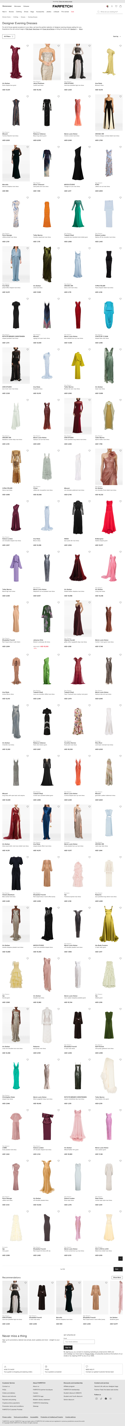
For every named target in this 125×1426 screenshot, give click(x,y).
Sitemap (35, 1406)
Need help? (90, 1369)
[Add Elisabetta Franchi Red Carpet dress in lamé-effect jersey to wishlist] (58, 857)
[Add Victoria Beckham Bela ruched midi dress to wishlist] (27, 857)
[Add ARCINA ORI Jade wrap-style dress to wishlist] (120, 807)
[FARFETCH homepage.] (62, 6)
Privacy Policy (89, 1354)
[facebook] (106, 1398)
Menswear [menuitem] (17, 6)
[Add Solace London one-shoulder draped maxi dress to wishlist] (27, 501)
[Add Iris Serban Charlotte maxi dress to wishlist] (27, 705)
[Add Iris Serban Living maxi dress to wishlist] (120, 552)
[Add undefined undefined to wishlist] (25, 1283)
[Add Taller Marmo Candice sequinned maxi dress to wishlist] (58, 198)
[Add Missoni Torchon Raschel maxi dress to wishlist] (27, 96)
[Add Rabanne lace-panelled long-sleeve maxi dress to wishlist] (120, 857)
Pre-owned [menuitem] (65, 11)
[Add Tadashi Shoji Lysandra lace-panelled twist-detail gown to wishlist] (89, 198)
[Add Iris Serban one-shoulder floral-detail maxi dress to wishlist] (120, 451)
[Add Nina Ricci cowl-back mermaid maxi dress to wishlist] (120, 705)
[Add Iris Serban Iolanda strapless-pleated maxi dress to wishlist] (27, 908)
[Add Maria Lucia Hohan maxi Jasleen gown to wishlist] (120, 1110)
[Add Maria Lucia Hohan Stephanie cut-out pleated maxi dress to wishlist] (58, 552)
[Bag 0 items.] (120, 6)
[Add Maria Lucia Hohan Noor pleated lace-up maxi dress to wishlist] (89, 299)
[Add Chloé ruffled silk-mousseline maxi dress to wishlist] (58, 451)
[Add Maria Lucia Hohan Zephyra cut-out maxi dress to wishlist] (58, 400)
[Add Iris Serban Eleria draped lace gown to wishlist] (27, 46)
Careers (35, 1393)
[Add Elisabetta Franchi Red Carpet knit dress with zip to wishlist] (58, 1211)
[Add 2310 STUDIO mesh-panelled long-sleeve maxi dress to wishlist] (89, 400)
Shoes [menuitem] (26, 11)
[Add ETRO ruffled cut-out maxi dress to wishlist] (120, 147)
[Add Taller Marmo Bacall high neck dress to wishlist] (27, 552)
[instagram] (96, 1398)
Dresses (23, 17)
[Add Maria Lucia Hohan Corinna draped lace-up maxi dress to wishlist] (89, 756)
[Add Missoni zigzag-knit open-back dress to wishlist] (58, 299)
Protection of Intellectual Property (52, 1417)
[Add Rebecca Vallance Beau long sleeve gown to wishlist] (58, 96)
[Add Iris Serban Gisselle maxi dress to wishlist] (58, 958)
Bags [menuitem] (32, 11)
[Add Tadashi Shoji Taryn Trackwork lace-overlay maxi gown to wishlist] (89, 655)
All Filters (7, 36)
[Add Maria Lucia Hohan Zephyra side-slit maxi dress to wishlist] (120, 655)
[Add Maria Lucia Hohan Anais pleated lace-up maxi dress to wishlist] (89, 807)
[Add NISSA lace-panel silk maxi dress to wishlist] (89, 501)
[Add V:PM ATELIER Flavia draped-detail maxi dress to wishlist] (120, 248)
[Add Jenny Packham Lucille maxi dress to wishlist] (58, 46)
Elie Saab (29, 29)
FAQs (47, 1369)
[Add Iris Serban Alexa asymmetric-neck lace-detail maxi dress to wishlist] (27, 807)
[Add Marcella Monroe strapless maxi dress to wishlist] (27, 147)
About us (36, 1386)
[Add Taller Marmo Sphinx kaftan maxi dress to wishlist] (120, 400)
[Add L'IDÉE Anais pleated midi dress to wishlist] (27, 1110)
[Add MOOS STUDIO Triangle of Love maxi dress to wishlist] (89, 147)
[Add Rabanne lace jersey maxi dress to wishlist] (58, 1009)
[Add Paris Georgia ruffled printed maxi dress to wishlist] (27, 198)
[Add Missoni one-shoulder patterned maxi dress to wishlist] (89, 451)
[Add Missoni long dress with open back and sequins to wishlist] (27, 756)
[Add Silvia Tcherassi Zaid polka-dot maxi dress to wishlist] (58, 147)
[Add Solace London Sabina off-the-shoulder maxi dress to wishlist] (120, 198)
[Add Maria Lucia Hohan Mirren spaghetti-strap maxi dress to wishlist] (58, 1060)
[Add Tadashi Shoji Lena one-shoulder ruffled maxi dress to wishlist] (58, 655)
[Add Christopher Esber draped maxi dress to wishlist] (27, 1060)
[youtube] (110, 1398)
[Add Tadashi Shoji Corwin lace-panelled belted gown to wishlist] (58, 756)
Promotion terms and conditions (13, 1406)
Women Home (6, 17)
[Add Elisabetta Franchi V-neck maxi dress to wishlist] (89, 1009)
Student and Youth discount (73, 1396)
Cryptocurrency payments (11, 1403)
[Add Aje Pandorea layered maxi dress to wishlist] (89, 857)
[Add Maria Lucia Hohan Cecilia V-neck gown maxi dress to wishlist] (120, 602)
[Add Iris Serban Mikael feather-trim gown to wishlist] (89, 1110)
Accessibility (34, 1417)
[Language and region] (107, 6)
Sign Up (68, 1347)
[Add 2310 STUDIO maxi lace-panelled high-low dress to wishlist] (89, 46)
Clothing (15, 17)
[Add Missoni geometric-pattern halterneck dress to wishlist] (120, 756)
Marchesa (36, 29)
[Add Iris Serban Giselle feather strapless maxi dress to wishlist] (89, 552)
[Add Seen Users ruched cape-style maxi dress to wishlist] (120, 1161)
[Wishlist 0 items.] (116, 6)
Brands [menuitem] (11, 11)
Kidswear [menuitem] (26, 6)
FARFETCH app (38, 1396)
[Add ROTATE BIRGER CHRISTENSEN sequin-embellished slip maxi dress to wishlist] (89, 1060)
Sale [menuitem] (72, 11)
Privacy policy (6, 1417)
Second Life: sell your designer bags (106, 1386)
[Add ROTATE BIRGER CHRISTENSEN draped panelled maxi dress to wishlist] (27, 299)
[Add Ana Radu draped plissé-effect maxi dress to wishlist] (58, 807)
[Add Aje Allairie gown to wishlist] (120, 958)
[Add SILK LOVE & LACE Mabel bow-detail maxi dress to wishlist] (120, 1211)
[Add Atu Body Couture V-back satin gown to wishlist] (120, 908)
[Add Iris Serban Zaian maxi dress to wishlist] (120, 349)
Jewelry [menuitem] (48, 11)
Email (65, 1338)
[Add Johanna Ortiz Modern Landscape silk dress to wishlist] (58, 602)
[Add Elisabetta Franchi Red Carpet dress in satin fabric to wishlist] (27, 602)
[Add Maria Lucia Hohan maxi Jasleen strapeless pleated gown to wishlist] (89, 958)
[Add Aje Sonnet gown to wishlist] (27, 958)
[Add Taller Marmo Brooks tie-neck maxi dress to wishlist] (89, 349)
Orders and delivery (8, 1393)
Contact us (6, 1386)
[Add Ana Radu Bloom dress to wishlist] (58, 501)
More (81, 29)
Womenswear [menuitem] (7, 6)
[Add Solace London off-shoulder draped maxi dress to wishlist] (58, 1110)
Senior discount (69, 1399)
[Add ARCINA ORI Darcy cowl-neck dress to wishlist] (89, 248)
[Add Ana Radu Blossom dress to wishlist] (120, 46)
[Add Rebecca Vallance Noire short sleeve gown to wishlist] (58, 705)
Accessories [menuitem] (40, 11)
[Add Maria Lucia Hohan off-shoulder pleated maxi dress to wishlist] (89, 908)
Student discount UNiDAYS (73, 1393)
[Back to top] (120, 1258)
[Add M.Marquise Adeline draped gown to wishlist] (120, 501)
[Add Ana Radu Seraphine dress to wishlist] (58, 349)
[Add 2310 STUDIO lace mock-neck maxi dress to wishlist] (27, 349)
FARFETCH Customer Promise (12, 1409)
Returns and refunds (9, 1396)
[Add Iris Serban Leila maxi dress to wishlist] (58, 248)
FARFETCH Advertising (40, 1403)
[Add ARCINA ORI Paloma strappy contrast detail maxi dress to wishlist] (120, 96)
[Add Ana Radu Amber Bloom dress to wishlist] (27, 655)
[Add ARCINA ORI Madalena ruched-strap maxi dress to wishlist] (27, 400)
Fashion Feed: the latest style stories (106, 1389)
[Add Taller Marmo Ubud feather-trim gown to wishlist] (120, 1060)
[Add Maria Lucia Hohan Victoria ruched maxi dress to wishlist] (89, 96)
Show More (117, 1277)
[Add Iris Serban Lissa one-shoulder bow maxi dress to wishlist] (27, 1009)
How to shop (9, 1369)
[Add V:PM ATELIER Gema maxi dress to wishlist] (27, 451)
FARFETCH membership (71, 1389)
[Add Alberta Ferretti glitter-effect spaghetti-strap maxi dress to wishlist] (89, 602)
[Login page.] (112, 6)
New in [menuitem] (4, 11)
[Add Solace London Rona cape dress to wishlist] (89, 1161)
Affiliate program (69, 1386)
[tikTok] (101, 1398)
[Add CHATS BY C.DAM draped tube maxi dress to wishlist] (120, 299)
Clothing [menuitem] (19, 11)
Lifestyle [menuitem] (56, 11)
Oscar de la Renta (48, 29)
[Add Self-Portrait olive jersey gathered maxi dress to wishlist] (120, 1009)
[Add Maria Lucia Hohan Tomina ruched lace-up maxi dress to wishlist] (89, 1211)
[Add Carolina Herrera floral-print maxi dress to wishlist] (89, 705)
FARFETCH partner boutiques (43, 1389)
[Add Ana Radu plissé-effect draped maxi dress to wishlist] (27, 248)
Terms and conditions (21, 1417)
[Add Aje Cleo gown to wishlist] (27, 1211)
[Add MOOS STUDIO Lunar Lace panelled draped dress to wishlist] (58, 908)
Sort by (115, 36)
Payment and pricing (9, 1399)
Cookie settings (70, 1417)
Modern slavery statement (41, 1399)
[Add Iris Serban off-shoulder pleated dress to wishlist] (58, 1161)
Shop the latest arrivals (65, 1)
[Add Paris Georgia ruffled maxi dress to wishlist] (27, 1161)
